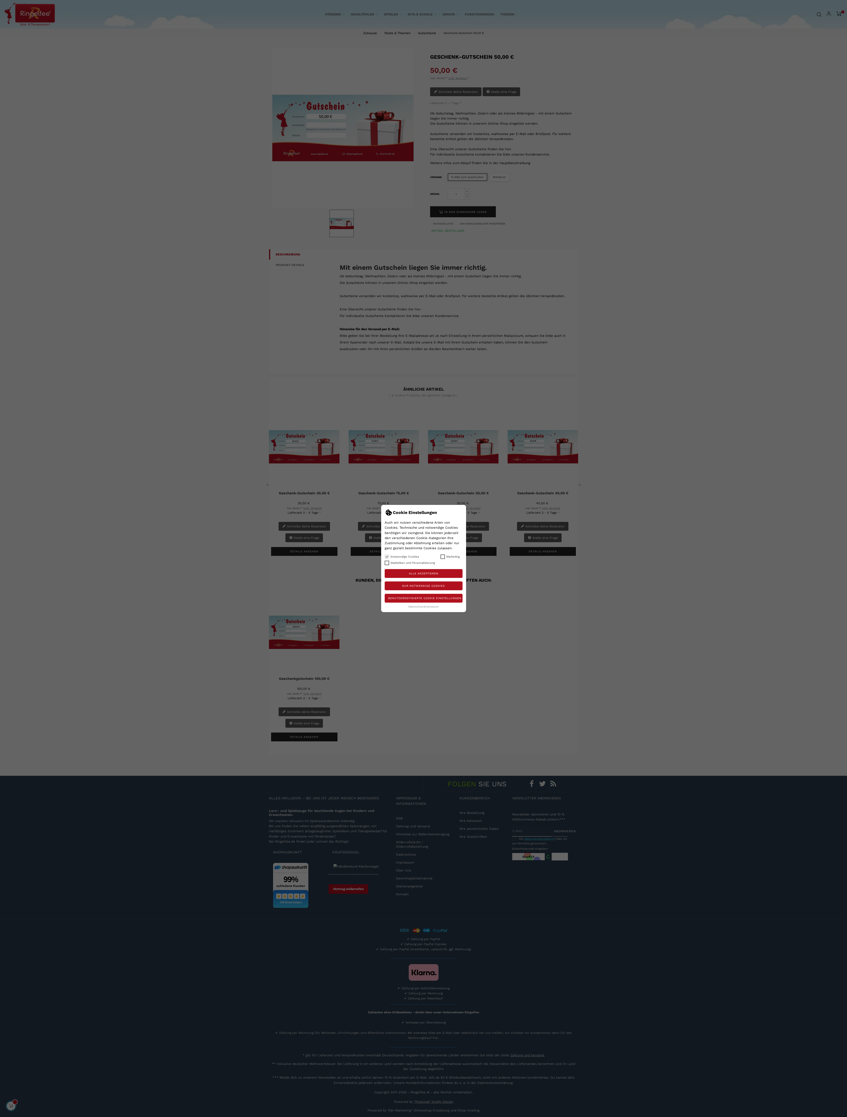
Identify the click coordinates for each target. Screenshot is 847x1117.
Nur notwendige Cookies (423, 585)
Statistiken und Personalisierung (412, 562)
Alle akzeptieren (423, 573)
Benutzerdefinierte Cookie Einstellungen (424, 598)
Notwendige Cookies (404, 556)
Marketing (453, 556)
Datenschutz (416, 606)
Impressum (432, 606)
